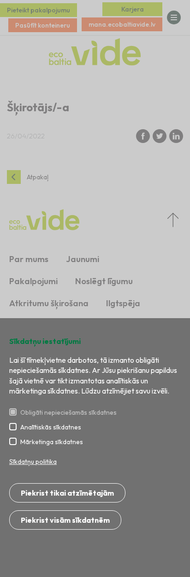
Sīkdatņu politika (33, 461)
